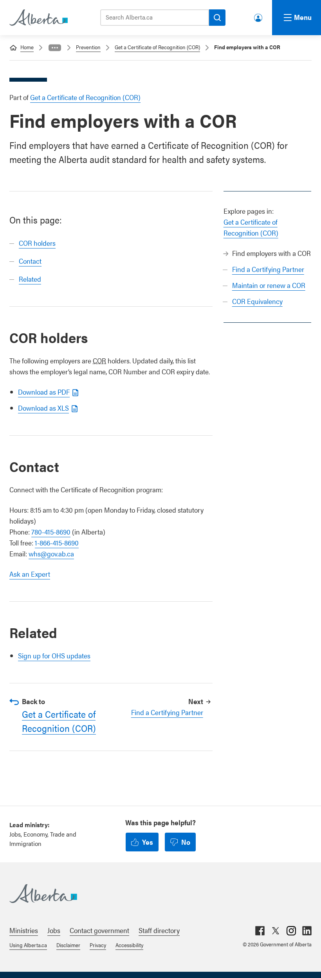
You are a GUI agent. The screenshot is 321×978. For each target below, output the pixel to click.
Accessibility (129, 945)
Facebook (260, 930)
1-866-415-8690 (57, 542)
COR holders (37, 243)
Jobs (53, 930)
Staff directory (159, 930)
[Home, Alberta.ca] (38, 17)
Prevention (88, 47)
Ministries (23, 930)
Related (30, 279)
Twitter (275, 930)
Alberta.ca (152, 893)
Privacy (98, 945)
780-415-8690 (50, 531)
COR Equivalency (257, 301)
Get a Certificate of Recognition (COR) (157, 47)
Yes (147, 842)
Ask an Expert (29, 574)
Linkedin (307, 930)
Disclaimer (68, 945)
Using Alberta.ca (28, 945)
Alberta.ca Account (258, 16)
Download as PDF (44, 392)
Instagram (291, 930)
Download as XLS (43, 408)
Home (27, 47)
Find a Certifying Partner (268, 269)
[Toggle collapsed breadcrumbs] (55, 47)
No (185, 842)
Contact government (99, 930)
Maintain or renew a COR (268, 285)
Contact (30, 261)
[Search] (217, 17)
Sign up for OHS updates (54, 655)
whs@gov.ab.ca (51, 553)
